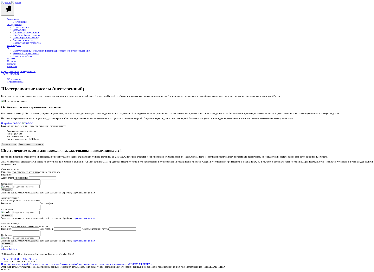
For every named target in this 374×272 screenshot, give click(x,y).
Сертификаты (20, 22)
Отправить (7, 190)
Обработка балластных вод (26, 35)
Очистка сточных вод (23, 40)
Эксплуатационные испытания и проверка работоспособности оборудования (51, 50)
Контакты (12, 66)
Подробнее (6, 123)
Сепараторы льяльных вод (26, 37)
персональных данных (84, 218)
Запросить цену (9, 144)
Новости (11, 64)
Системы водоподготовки (26, 32)
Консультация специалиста (31, 144)
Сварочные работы (22, 56)
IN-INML (17, 123)
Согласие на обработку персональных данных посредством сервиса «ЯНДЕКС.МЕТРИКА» (105, 264)
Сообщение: (7, 184)
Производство (14, 45)
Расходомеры (19, 29)
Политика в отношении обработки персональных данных (30, 264)
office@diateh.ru (28, 71)
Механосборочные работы (26, 53)
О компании (13, 19)
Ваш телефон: (46, 203)
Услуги (10, 48)
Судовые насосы (21, 27)
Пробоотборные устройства (27, 43)
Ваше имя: (6, 174)
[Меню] (7, 10)
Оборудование (14, 24)
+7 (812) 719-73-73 (29, 259)
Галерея (11, 58)
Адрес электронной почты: (14, 178)
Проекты (11, 61)
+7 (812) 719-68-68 (10, 71)
